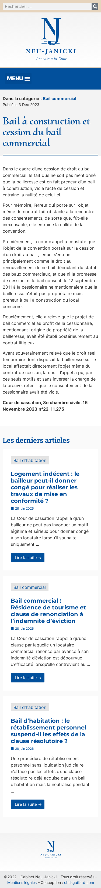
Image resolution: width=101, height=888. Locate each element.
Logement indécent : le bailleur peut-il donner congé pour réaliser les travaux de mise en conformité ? (45, 487)
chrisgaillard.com (79, 882)
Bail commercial (59, 98)
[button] (18, 78)
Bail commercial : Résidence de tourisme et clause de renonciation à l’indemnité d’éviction (48, 611)
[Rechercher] (95, 6)
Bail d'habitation (29, 460)
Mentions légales (22, 882)
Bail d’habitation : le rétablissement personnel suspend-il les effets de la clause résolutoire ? (48, 731)
